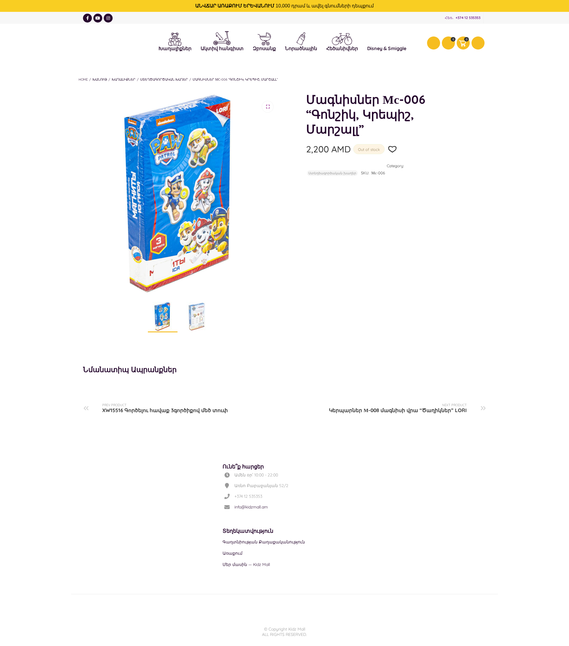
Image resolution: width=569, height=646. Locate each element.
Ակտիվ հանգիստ (222, 36)
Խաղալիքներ (175, 38)
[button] (268, 107)
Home (83, 79)
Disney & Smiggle (386, 38)
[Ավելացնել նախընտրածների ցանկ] (392, 149)
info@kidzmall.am (251, 507)
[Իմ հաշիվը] (433, 43)
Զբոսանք (264, 38)
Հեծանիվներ (342, 38)
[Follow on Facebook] (87, 18)
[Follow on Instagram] (108, 18)
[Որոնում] (478, 43)
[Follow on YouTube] (97, 18)
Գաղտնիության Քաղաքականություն (264, 542)
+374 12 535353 (467, 17)
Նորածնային (301, 38)
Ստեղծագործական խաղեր (164, 79)
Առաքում (232, 553)
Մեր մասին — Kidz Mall (246, 564)
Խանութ (99, 79)
